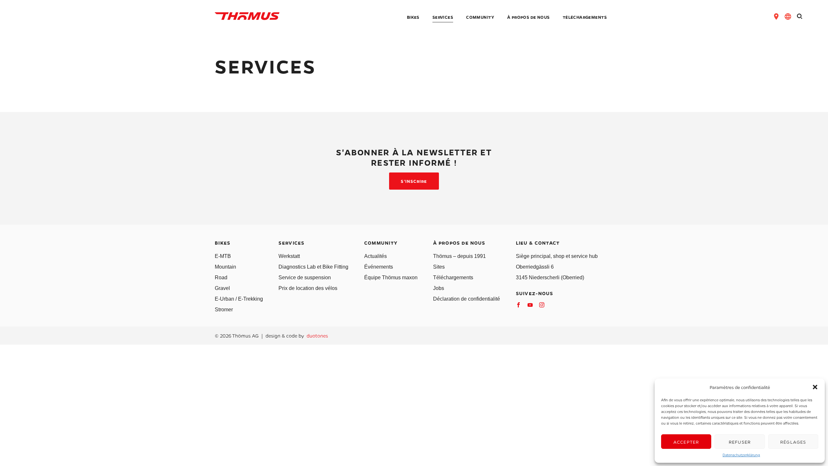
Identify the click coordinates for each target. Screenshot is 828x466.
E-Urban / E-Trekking (239, 299)
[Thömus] (247, 16)
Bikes (413, 17)
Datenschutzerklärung (741, 454)
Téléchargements (453, 277)
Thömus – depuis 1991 (459, 256)
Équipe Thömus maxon (391, 277)
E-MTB (223, 256)
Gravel (222, 288)
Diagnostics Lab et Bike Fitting (313, 267)
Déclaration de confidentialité (466, 299)
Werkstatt (289, 256)
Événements (378, 267)
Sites (439, 267)
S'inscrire (414, 181)
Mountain (225, 267)
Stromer (224, 309)
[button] (815, 387)
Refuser (740, 442)
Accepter (686, 442)
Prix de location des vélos (307, 288)
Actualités (375, 256)
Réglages (793, 442)
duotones (317, 335)
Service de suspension (304, 277)
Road (221, 277)
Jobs (438, 288)
